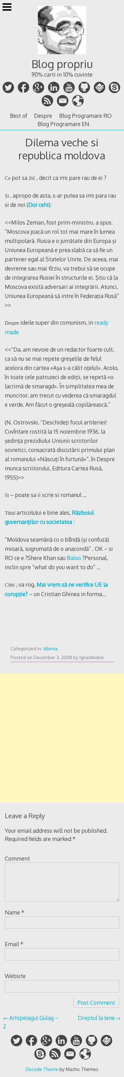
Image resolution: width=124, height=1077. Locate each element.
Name (14, 912)
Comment (17, 858)
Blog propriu (62, 64)
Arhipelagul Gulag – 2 (31, 1021)
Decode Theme (42, 1069)
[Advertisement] (62, 737)
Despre (43, 115)
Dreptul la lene (96, 1017)
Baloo (74, 557)
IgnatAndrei (91, 657)
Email (14, 943)
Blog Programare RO (85, 115)
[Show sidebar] (7, 8)
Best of (18, 115)
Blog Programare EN (63, 123)
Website (15, 975)
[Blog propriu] (62, 55)
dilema (50, 648)
